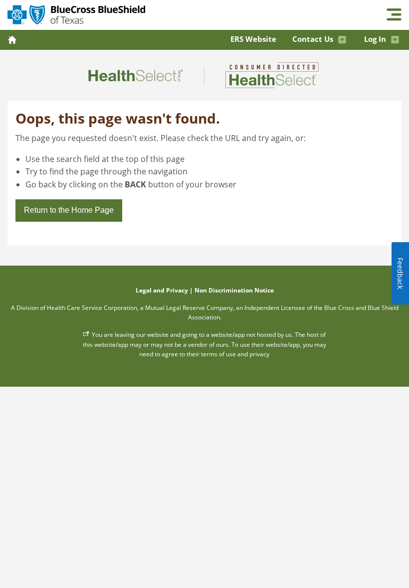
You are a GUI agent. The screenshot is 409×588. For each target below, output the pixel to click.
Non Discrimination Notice (234, 290)
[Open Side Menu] (394, 15)
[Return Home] (13, 39)
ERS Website (253, 39)
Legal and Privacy (162, 290)
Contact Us (312, 39)
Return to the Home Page (69, 210)
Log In (375, 39)
